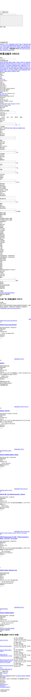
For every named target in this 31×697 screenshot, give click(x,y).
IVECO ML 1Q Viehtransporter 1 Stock (12, 494)
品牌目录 (28, 675)
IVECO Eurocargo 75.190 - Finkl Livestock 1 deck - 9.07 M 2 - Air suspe (14, 537)
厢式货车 (26, 44)
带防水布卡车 (13, 47)
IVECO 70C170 (5, 411)
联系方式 (9, 669)
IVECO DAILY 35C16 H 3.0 (8, 570)
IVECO (2, 363)
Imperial (5, 673)
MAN (23, 48)
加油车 (18, 47)
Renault (5, 50)
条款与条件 (3, 675)
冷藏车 (4, 45)
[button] (15, 35)
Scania (9, 50)
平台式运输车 (6, 47)
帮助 (6, 669)
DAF (21, 48)
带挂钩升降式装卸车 (11, 45)
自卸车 (17, 44)
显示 (2, 291)
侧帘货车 (19, 45)
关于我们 (2, 669)
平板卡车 (21, 44)
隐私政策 (8, 675)
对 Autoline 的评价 (20, 675)
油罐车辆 (23, 47)
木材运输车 (5, 48)
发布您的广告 (4, 385)
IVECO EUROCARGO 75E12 (9, 454)
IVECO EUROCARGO (7, 613)
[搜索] (11, 20)
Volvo (12, 50)
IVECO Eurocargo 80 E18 (8, 325)
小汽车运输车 (25, 45)
